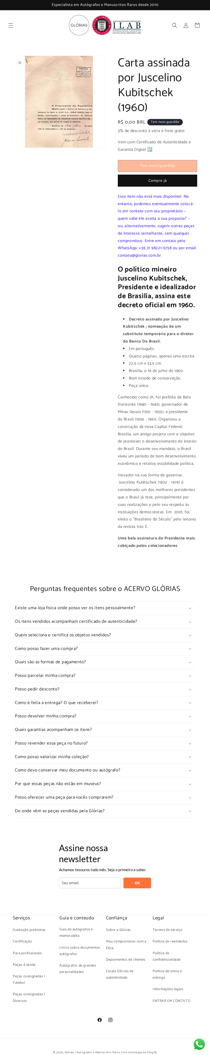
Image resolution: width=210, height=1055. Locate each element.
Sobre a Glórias (118, 930)
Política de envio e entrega (167, 974)
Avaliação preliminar (29, 930)
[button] (10, 25)
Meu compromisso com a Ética (126, 945)
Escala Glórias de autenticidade (119, 974)
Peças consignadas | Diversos (29, 997)
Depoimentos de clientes (125, 960)
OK (137, 882)
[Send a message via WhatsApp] (199, 1044)
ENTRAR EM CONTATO (171, 1001)
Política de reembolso (170, 942)
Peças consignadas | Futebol (29, 979)
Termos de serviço (167, 930)
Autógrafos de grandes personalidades (77, 969)
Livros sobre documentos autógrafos (79, 951)
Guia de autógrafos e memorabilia (76, 933)
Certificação (22, 942)
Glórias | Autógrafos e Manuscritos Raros (92, 1052)
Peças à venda (24, 965)
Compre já (158, 180)
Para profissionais (27, 953)
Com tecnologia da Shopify (139, 1052)
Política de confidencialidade (167, 956)
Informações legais (168, 989)
